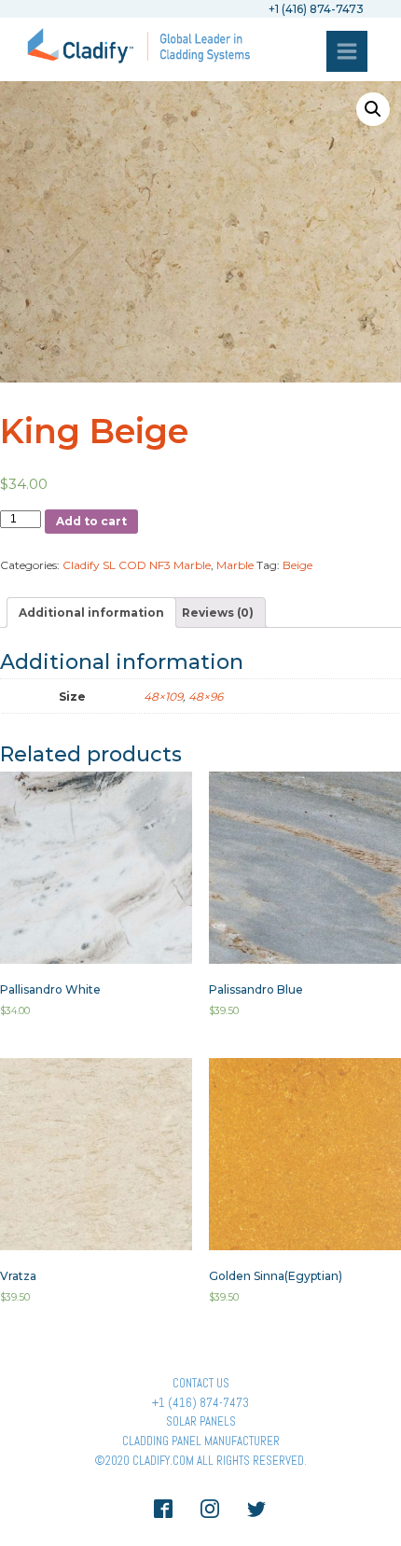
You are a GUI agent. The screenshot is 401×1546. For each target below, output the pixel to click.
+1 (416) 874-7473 (200, 1403)
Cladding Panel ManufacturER (201, 1441)
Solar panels (201, 1421)
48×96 (205, 696)
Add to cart (91, 521)
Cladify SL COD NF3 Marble (136, 565)
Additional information (91, 613)
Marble (235, 565)
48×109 (163, 696)
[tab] (91, 612)
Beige (297, 565)
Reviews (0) (218, 613)
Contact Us (201, 1383)
